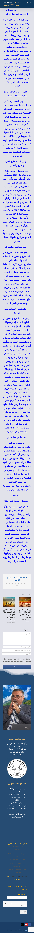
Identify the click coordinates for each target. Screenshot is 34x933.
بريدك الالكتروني (22, 894)
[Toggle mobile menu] (30, 3)
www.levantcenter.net (19, 876)
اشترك (23, 912)
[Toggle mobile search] (27, 3)
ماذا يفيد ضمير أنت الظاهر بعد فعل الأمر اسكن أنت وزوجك (9, 614)
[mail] (22, 924)
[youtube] (26, 924)
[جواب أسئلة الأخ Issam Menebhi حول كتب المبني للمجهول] (25, 602)
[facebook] (29, 924)
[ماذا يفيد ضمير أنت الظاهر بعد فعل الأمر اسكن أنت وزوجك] (9, 602)
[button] (30, 611)
